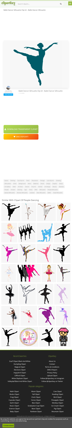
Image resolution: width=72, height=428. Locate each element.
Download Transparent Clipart (22, 129)
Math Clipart (14, 391)
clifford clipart (20, 375)
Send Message (8, 94)
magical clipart (20, 367)
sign (25, 190)
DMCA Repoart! (21, 137)
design (48, 183)
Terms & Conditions (52, 367)
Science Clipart (14, 408)
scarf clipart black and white (19, 361)
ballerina (35, 183)
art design (47, 187)
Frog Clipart (14, 397)
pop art (34, 187)
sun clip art (21, 180)
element (61, 187)
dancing (20, 190)
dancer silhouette (10, 193)
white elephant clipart (20, 378)
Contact (52, 364)
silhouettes (8, 183)
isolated (32, 193)
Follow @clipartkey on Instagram (52, 378)
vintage (42, 180)
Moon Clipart (36, 391)
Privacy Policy (52, 373)
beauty (55, 187)
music (61, 183)
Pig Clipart (57, 408)
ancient (13, 190)
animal (40, 187)
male (14, 187)
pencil (42, 183)
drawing (58, 180)
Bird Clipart (58, 397)
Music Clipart (14, 406)
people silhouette (53, 190)
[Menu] (70, 3)
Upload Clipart (52, 375)
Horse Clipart (36, 400)
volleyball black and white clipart (20, 381)
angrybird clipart (20, 373)
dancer (27, 187)
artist (14, 183)
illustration (35, 180)
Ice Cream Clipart (57, 406)
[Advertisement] (36, 26)
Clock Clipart (35, 397)
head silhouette (57, 193)
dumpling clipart (20, 364)
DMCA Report (52, 370)
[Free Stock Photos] (8, 3)
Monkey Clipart (57, 403)
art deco (20, 187)
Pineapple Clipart (57, 400)
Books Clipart (14, 394)
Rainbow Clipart (36, 411)
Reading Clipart (57, 394)
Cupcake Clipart (14, 400)
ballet (49, 193)
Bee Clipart (36, 403)
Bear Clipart (36, 408)
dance (6, 180)
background (22, 183)
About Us (52, 361)
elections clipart (20, 370)
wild (36, 190)
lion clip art (50, 180)
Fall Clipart (36, 394)
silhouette (42, 190)
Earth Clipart (14, 403)
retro (29, 183)
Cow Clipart (57, 391)
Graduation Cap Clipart (36, 406)
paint (27, 180)
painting (12, 180)
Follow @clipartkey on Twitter (52, 381)
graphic (55, 183)
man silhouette (41, 193)
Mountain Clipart (58, 411)
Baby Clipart (14, 411)
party (30, 190)
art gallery (7, 187)
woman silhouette (22, 193)
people (6, 190)
